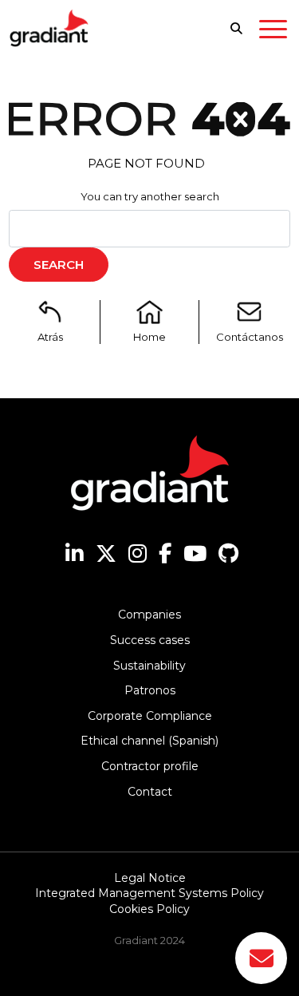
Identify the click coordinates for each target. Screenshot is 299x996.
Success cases (150, 640)
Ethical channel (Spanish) (149, 740)
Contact (150, 792)
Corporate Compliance (150, 716)
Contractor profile (150, 766)
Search (58, 264)
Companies (149, 614)
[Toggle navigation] (273, 32)
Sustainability (149, 665)
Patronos (149, 690)
